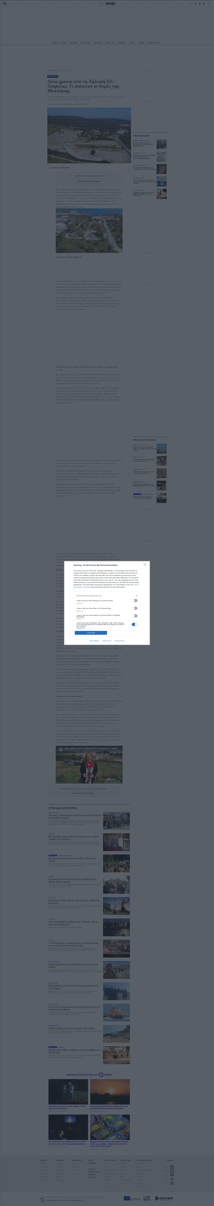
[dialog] (107, 603)
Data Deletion (94, 641)
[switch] (135, 600)
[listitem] (107, 595)
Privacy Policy (119, 641)
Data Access (107, 641)
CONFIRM (91, 633)
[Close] (145, 565)
